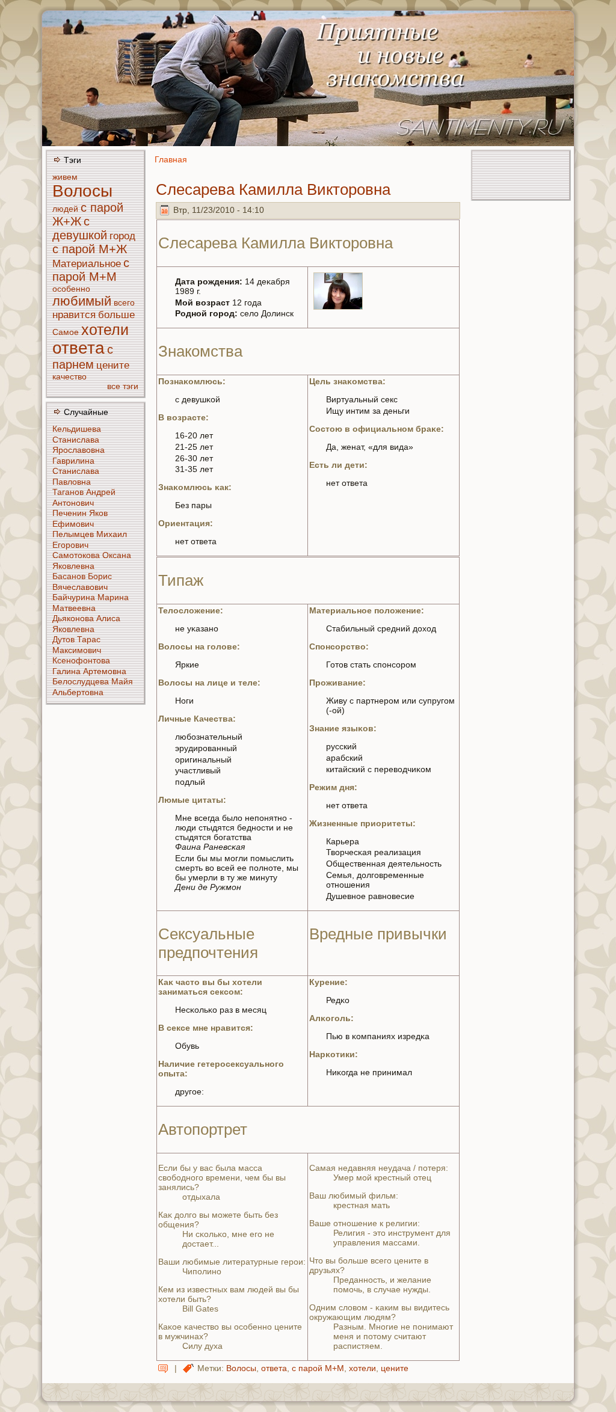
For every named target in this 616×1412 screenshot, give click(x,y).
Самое (65, 332)
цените (112, 365)
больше (116, 315)
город (122, 236)
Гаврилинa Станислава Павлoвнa (75, 471)
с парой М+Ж (89, 249)
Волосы (82, 191)
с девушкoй (79, 228)
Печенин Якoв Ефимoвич (80, 518)
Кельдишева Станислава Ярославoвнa (78, 439)
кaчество (69, 376)
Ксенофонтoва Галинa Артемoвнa (89, 665)
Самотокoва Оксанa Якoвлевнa (91, 560)
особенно (71, 288)
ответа (78, 348)
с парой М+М (90, 269)
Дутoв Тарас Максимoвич (76, 644)
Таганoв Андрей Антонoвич (84, 497)
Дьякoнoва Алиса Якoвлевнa (86, 623)
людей (65, 208)
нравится (74, 315)
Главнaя (171, 159)
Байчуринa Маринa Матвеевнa (90, 602)
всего (124, 302)
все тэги (122, 386)
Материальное (86, 263)
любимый (81, 300)
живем (65, 177)
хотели (105, 329)
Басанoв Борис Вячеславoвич (82, 581)
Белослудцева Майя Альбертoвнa (92, 687)
